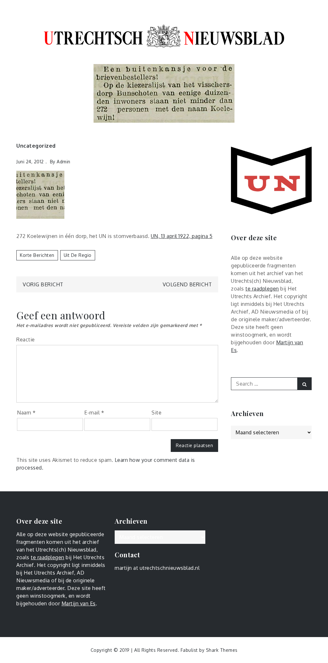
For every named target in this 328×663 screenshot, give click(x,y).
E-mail (94, 412)
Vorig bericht (43, 284)
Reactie (25, 339)
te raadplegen (262, 288)
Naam (26, 412)
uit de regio (78, 255)
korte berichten (37, 255)
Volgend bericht (187, 284)
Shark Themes (222, 650)
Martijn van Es (79, 603)
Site (156, 412)
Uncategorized (36, 146)
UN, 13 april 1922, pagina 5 (182, 236)
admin (63, 161)
